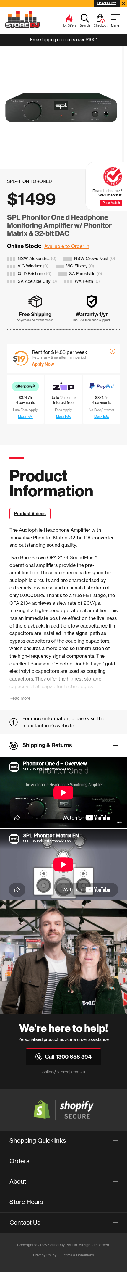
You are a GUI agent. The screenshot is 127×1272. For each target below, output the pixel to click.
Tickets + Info (106, 3)
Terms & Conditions (78, 1255)
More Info (25, 417)
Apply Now (43, 364)
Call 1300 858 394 (68, 1056)
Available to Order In (66, 246)
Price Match (111, 203)
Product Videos (30, 513)
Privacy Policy (44, 1255)
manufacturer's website (48, 725)
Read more (19, 698)
